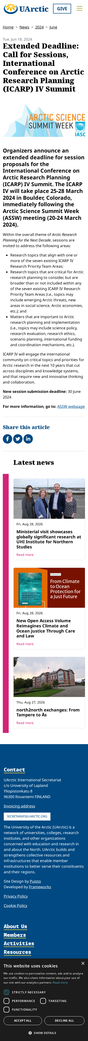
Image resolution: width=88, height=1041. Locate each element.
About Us (15, 926)
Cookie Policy (15, 905)
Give (62, 8)
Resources (17, 952)
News (24, 27)
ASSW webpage (71, 406)
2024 (39, 27)
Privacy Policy (16, 896)
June (53, 27)
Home (8, 27)
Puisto (35, 881)
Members (15, 935)
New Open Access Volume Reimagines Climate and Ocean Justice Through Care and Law (45, 628)
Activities (19, 943)
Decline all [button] (64, 1021)
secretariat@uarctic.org (27, 816)
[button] (44, 1033)
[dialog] (44, 1000)
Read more (25, 554)
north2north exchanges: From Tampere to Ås (48, 712)
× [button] (82, 963)
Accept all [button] (23, 1021)
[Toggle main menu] (79, 8)
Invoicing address (19, 806)
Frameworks (40, 886)
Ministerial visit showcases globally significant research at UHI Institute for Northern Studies (48, 539)
